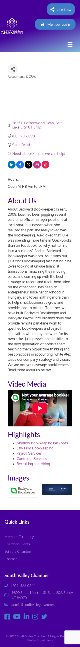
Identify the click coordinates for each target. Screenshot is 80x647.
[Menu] (70, 44)
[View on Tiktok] (45, 167)
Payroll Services (29, 453)
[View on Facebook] (20, 167)
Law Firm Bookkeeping (35, 448)
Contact (10, 558)
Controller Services (32, 458)
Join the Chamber (17, 551)
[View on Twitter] (28, 167)
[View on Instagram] (37, 167)
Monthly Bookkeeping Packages (42, 443)
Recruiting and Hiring (33, 464)
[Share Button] (13, 69)
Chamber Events (17, 544)
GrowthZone (44, 640)
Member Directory (19, 536)
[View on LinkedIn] (12, 167)
